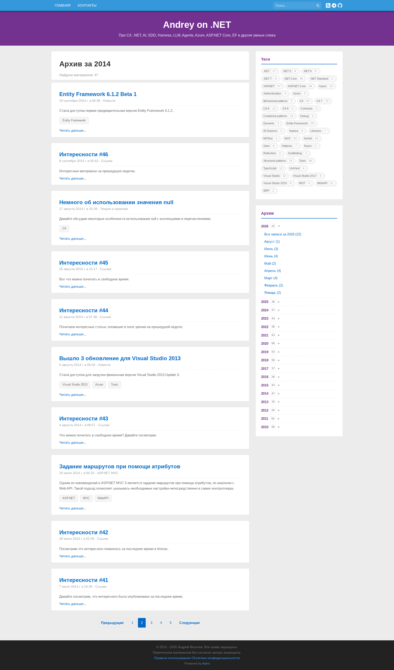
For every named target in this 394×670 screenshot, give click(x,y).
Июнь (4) (271, 256)
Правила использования (172, 658)
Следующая (189, 623)
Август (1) (272, 241)
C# (64, 228)
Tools (114, 384)
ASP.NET (68, 498)
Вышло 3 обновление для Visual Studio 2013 (120, 358)
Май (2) (270, 263)
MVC (86, 498)
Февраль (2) (273, 285)
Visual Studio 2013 (74, 384)
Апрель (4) (272, 271)
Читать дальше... (72, 130)
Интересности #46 (83, 154)
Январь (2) (272, 293)
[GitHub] (340, 5)
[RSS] (328, 5)
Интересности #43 (83, 418)
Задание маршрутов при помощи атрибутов (119, 466)
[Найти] (317, 5)
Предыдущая (112, 623)
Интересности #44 (83, 310)
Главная (62, 5)
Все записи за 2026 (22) (282, 234)
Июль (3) (271, 249)
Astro (206, 663)
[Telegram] (334, 5)
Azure (99, 384)
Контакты (87, 5)
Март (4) (270, 278)
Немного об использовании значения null (116, 202)
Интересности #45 (83, 263)
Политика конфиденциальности (216, 658)
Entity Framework (74, 120)
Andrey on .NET (197, 25)
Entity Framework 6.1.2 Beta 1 (98, 94)
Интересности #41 (83, 580)
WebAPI (103, 498)
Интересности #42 (83, 532)
